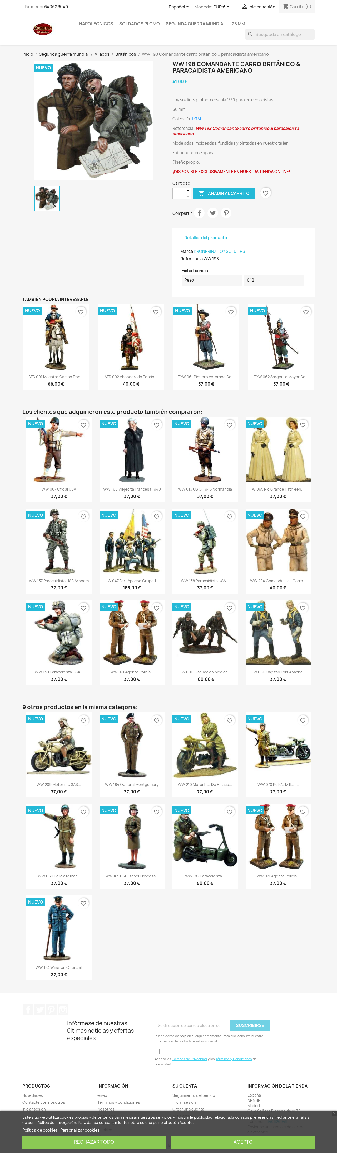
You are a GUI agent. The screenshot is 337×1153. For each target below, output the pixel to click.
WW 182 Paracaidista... (205, 876)
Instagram (63, 1009)
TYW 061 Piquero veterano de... (206, 376)
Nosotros (106, 1109)
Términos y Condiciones (234, 1059)
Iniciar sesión (34, 1109)
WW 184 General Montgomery (132, 784)
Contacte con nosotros (43, 1102)
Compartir (199, 213)
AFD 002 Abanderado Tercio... (131, 376)
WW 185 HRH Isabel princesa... (132, 876)
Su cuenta (184, 1086)
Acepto (243, 1142)
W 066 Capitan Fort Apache (278, 672)
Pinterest (226, 213)
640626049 (56, 7)
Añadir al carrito (224, 193)
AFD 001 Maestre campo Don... (55, 376)
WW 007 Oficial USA (59, 489)
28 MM (238, 24)
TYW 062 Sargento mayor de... (281, 376)
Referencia (191, 258)
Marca (186, 251)
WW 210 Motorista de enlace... (205, 784)
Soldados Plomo (139, 24)
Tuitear (212, 213)
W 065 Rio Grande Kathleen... (278, 489)
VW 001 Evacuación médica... (205, 672)
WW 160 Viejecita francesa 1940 (132, 489)
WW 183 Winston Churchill (59, 967)
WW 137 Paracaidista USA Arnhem (59, 580)
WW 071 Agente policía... (132, 672)
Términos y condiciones (118, 1102)
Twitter (39, 1009)
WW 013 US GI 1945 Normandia (205, 489)
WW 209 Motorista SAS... (59, 784)
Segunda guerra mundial (196, 24)
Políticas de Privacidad (189, 1059)
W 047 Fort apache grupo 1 (132, 580)
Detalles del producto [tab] (205, 237)
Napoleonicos (96, 24)
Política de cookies (40, 1130)
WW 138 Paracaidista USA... (205, 580)
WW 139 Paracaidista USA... (59, 672)
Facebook (28, 1009)
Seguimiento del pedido (193, 1095)
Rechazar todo (94, 1142)
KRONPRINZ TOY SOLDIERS (219, 251)
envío (102, 1095)
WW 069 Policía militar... (59, 876)
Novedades (32, 1095)
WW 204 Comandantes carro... (278, 580)
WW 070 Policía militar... (278, 784)
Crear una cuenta (188, 1109)
